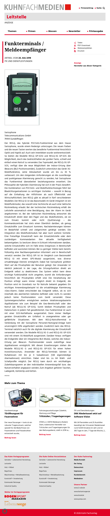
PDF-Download (84, 45)
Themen (12, 31)
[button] (4, 511)
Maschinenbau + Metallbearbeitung (17, 475)
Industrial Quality (11, 486)
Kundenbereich (79, 475)
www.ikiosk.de (79, 495)
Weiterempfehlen (85, 48)
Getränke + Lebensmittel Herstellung (17, 460)
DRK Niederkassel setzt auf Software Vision (87, 415)
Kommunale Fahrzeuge (12, 482)
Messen (52, 31)
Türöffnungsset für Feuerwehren (14, 415)
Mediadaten (78, 478)
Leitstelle (8, 463)
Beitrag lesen (10, 437)
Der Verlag (78, 463)
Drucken (81, 51)
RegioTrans (8, 471)
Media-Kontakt (79, 460)
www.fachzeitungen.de (82, 491)
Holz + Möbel (9, 467)
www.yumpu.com (80, 499)
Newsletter (74, 31)
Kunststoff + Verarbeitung (14, 478)
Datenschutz (78, 467)
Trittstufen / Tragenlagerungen (55, 416)
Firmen (31, 31)
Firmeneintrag (87, 8)
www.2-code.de (79, 488)
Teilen (80, 42)
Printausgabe (96, 31)
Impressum (78, 471)
